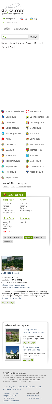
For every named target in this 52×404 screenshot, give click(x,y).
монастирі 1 (8, 226)
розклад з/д (8, 210)
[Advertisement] (26, 80)
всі (4, 237)
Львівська (11, 144)
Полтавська (36, 149)
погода (6, 206)
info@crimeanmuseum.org (18, 287)
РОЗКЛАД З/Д (9, 386)
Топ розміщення (9, 395)
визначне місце (33, 395)
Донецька (10, 122)
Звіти (4, 43)
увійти (7, 28)
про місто (7, 203)
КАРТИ (18, 389)
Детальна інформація (11, 298)
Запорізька (35, 127)
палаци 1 (7, 228)
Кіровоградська (13, 133)
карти (5, 208)
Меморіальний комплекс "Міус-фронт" (34, 331)
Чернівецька (36, 171)
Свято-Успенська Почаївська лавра (31, 348)
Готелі (4, 47)
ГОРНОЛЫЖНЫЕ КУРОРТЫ (29, 386)
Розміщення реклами (11, 393)
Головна (6, 186)
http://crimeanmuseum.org (13, 285)
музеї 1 (6, 224)
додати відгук (8, 302)
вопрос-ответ (9, 212)
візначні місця (15, 237)
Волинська (11, 116)
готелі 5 (23, 206)
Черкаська (11, 171)
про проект (10, 19)
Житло (23, 199)
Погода (37, 43)
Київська (34, 133)
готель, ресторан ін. (34, 398)
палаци (7, 241)
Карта (21, 43)
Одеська (10, 149)
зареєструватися (21, 28)
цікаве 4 (6, 222)
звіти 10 (6, 231)
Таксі (12, 47)
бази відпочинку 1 (26, 209)
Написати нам (11, 22)
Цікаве (12, 43)
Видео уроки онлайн (11, 400)
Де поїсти (25, 218)
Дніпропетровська (39, 116)
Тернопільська (13, 160)
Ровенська (11, 155)
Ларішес (10, 272)
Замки (29, 43)
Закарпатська (12, 127)
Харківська (35, 160)
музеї (29, 186)
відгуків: (28, 360)
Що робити (8, 218)
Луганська (35, 138)
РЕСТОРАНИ (8, 389)
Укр (36, 19)
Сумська (34, 155)
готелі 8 (23, 203)
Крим (8, 138)
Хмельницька (37, 166)
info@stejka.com (34, 379)
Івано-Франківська (15, 111)
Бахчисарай (21, 186)
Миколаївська (37, 144)
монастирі (39, 237)
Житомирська (37, 122)
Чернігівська (12, 177)
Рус (25, 19)
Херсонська (11, 166)
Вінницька (35, 111)
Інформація (8, 199)
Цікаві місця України (17, 325)
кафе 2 (23, 222)
